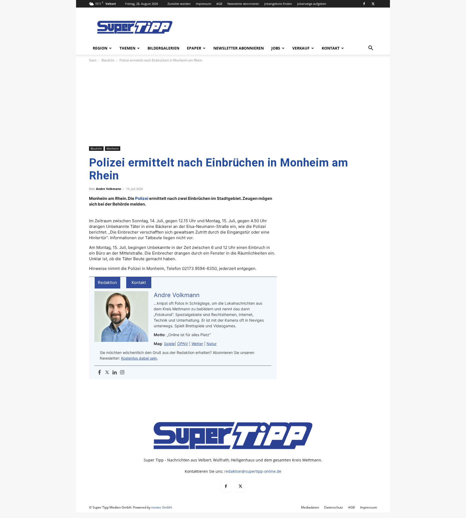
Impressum (203, 4)
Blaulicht (107, 60)
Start (92, 60)
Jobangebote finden (278, 4)
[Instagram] (122, 372)
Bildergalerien (163, 48)
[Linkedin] (114, 372)
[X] (373, 4)
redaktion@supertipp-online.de (252, 471)
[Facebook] (364, 4)
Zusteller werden (179, 4)
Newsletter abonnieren (243, 4)
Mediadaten (310, 507)
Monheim (113, 148)
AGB (219, 4)
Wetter (197, 343)
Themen (127, 48)
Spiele (169, 343)
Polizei (141, 198)
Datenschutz (333, 507)
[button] (370, 48)
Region (100, 48)
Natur (212, 343)
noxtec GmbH (161, 507)
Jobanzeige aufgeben (311, 4)
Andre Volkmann (108, 189)
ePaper (194, 48)
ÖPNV (182, 343)
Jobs (275, 48)
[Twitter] (107, 372)
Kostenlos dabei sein (139, 358)
